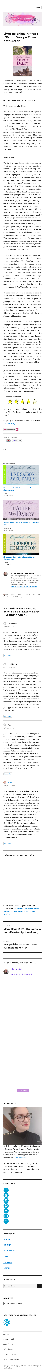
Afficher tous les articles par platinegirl (24, 587)
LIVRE (15, 597)
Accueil (6, 1334)
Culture (27, 594)
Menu (38, 7)
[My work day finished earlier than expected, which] (22, 1054)
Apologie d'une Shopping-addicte (14, 1366)
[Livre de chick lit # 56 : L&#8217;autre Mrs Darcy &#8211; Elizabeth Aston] (21, 510)
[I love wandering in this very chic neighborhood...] (22, 1032)
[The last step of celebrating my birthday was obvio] (22, 1076)
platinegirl (10, 594)
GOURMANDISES (10, 1251)
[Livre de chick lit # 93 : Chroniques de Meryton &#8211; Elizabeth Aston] (21, 544)
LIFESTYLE (8, 1257)
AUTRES (6, 1268)
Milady (19, 597)
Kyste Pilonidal (9, 1354)
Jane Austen (7, 597)
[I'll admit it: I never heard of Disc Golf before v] (22, 988)
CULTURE (7, 1245)
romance (25, 597)
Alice (10, 783)
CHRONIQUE (36, 594)
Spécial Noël (8, 1339)
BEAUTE (6, 1239)
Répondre (7, 655)
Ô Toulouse (8, 1349)
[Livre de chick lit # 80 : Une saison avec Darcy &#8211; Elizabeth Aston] (21, 475)
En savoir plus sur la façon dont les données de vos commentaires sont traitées (21, 911)
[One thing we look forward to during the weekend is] (22, 1010)
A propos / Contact (11, 1359)
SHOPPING (7, 1262)
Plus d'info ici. (20, 1158)
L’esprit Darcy (9, 424)
